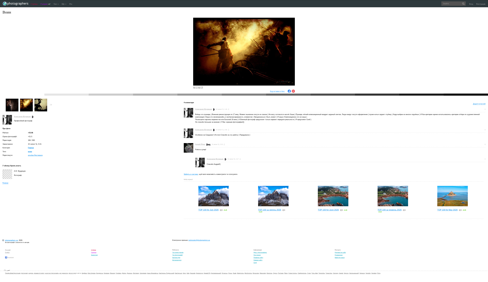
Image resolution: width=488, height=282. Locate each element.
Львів (234, 273)
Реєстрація (480, 4)
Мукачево (256, 273)
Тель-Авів (314, 273)
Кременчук (199, 273)
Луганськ (224, 273)
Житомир (136, 273)
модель (30, 273)
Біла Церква (91, 273)
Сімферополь (302, 273)
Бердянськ (99, 273)
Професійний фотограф (12, 273)
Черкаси (362, 273)
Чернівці (373, 273)
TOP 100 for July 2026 (208, 210)
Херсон (346, 273)
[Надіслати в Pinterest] (293, 92)
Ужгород (335, 273)
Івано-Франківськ (152, 273)
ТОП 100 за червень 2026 (390, 210)
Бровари (106, 273)
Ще (63, 4)
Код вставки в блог (277, 91)
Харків (341, 273)
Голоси (5, 183)
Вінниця (112, 273)
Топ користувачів (177, 252)
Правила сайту (258, 257)
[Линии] (40, 100)
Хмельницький (354, 273)
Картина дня (176, 257)
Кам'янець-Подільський (166, 273)
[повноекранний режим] (202, 88)
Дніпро (124, 273)
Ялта (378, 273)
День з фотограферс (260, 252)
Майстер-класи (340, 257)
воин (30, 152)
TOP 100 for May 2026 (447, 210)
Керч (184, 273)
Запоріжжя (143, 273)
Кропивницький (216, 273)
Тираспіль (329, 273)
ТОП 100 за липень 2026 (269, 210)
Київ (188, 273)
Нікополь (269, 273)
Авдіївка (84, 273)
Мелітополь (248, 273)
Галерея (45, 4)
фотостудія (72, 273)
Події (255, 262)
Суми (309, 273)
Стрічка (34, 4)
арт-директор (63, 273)
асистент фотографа (52, 273)
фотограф (24, 273)
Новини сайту (258, 260)
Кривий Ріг (207, 273)
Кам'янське (178, 273)
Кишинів (192, 273)
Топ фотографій (177, 255)
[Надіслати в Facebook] (289, 92)
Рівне (286, 273)
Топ (55, 4)
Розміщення (338, 255)
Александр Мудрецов (22, 117)
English (7, 252)
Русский (7, 250)
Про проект (257, 255)
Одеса (275, 273)
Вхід (471, 4)
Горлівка (118, 273)
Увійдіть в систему (191, 174)
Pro (70, 4)
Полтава (280, 273)
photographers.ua (11, 240)
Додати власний (479, 104)
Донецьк (129, 273)
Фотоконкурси (176, 260)
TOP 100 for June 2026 (328, 210)
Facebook (10, 257)
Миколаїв (263, 273)
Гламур (31, 148)
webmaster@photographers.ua (199, 240)
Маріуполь (240, 273)
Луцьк (230, 273)
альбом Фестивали (35, 155)
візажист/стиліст (39, 273)
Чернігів (367, 273)
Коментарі (94, 255)
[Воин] (26, 100)
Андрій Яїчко (200, 144)
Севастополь (292, 273)
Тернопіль (321, 273)
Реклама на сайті (340, 252)
